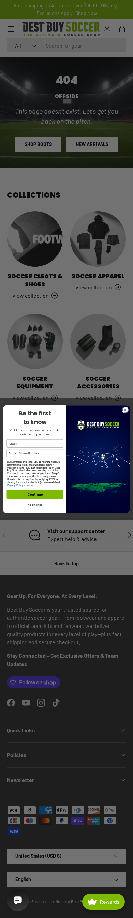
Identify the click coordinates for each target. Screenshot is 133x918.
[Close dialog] (125, 410)
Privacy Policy (15, 485)
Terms (29, 485)
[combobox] (12, 453)
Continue (35, 494)
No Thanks (35, 504)
